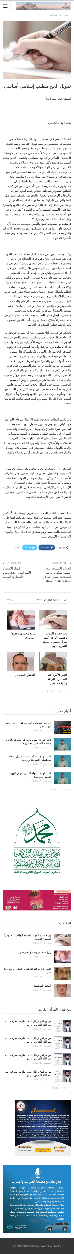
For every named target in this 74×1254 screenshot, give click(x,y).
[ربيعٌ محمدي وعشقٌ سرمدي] (21, 620)
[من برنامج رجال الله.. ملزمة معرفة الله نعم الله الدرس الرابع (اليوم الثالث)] (62, 1042)
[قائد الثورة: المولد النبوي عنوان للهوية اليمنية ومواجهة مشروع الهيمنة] (62, 778)
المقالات (61, 612)
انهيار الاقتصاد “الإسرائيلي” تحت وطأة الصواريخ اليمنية (17, 572)
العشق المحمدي (42, 985)
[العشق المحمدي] (21, 661)
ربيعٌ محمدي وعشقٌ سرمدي (36, 952)
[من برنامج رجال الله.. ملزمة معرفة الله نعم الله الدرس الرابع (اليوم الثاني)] (62, 1059)
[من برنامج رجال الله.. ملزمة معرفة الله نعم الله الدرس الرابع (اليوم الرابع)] (62, 1026)
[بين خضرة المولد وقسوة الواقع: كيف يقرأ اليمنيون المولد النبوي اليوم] (53, 620)
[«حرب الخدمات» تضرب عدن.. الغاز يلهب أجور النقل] (62, 727)
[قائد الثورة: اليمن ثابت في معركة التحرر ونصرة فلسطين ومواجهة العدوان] (62, 744)
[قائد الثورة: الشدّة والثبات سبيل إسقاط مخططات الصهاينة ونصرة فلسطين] (62, 761)
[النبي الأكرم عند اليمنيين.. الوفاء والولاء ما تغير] (53, 661)
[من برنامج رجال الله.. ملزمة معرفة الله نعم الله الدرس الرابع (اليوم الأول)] (62, 1076)
